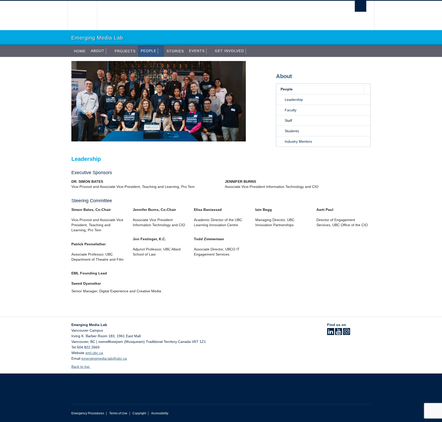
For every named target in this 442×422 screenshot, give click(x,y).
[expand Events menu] (209, 51)
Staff (288, 120)
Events (197, 51)
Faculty (290, 110)
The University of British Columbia (82, 15)
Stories (175, 51)
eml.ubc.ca (94, 353)
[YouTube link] (338, 333)
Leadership (294, 100)
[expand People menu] (161, 51)
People (148, 51)
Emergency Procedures (87, 413)
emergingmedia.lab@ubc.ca (104, 358)
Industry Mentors (298, 141)
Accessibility (159, 413)
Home (80, 51)
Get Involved (229, 51)
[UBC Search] (360, 6)
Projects (125, 51)
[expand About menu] (109, 51)
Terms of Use (118, 413)
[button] (367, 89)
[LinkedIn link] (330, 333)
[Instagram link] (346, 333)
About (97, 51)
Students (292, 131)
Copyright (139, 413)
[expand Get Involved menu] (249, 51)
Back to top (81, 367)
